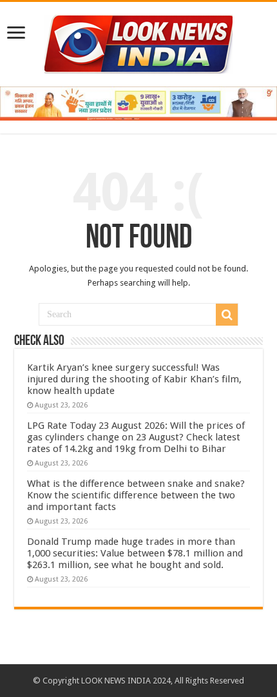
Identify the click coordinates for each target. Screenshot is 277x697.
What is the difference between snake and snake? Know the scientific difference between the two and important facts (136, 495)
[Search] (227, 315)
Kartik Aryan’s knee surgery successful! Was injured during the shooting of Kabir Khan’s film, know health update (134, 379)
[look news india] (138, 41)
